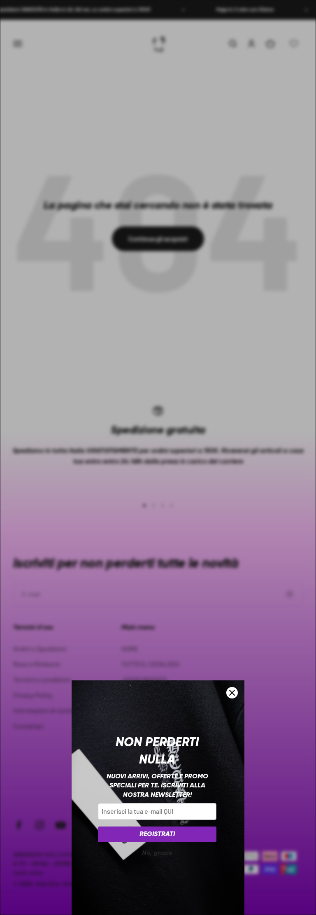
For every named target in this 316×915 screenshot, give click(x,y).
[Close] (232, 692)
